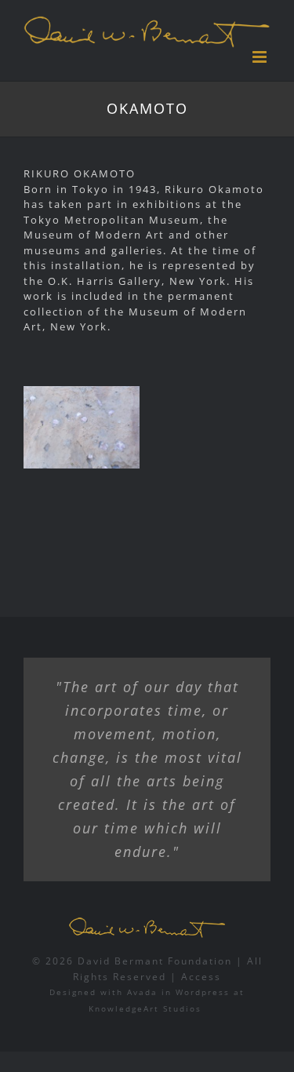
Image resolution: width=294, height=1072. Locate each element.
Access (201, 976)
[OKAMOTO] (82, 427)
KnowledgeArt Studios (145, 1008)
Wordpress (203, 991)
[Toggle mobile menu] (261, 57)
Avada (142, 991)
